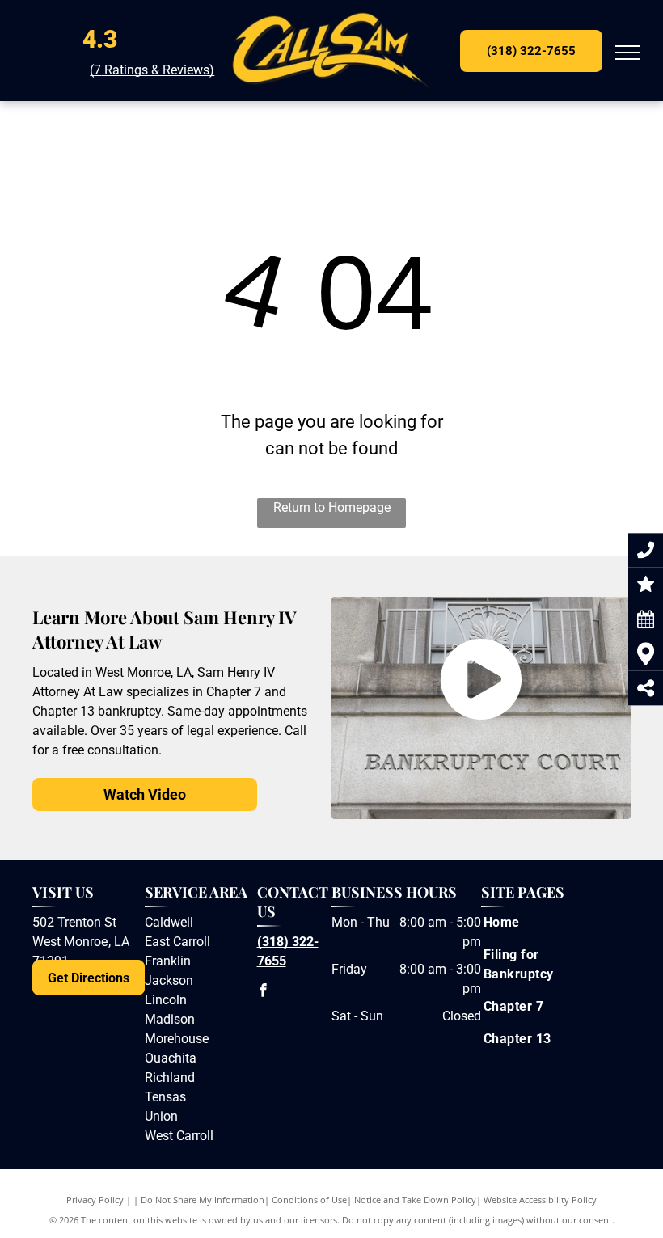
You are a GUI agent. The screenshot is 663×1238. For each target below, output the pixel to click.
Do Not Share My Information (202, 1200)
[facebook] (263, 991)
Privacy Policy (95, 1200)
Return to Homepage (332, 507)
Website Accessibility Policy (540, 1200)
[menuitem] (546, 922)
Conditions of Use (309, 1200)
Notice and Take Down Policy (415, 1200)
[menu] (627, 53)
